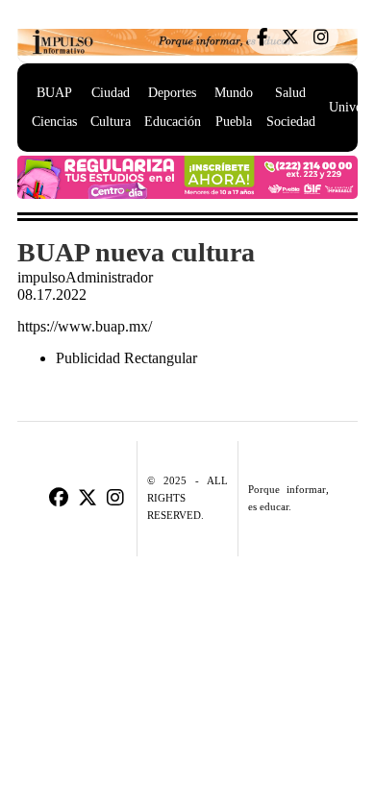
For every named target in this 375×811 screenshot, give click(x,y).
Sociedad (290, 121)
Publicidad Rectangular (126, 358)
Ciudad (110, 93)
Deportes (172, 93)
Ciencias (54, 121)
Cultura (110, 121)
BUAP (54, 93)
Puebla (233, 121)
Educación (172, 121)
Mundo (233, 93)
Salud (290, 93)
